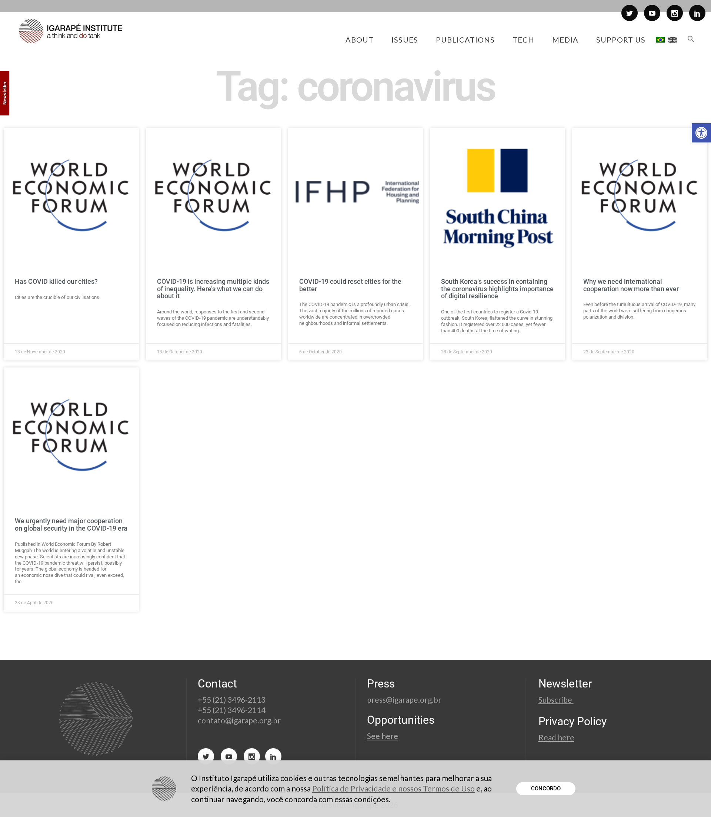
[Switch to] (660, 39)
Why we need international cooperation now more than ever (631, 285)
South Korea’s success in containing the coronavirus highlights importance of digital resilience (497, 289)
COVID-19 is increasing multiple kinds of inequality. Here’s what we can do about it (213, 289)
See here (382, 735)
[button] (701, 132)
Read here (556, 737)
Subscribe (556, 699)
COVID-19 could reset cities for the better (350, 285)
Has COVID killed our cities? (56, 281)
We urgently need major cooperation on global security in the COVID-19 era (71, 524)
